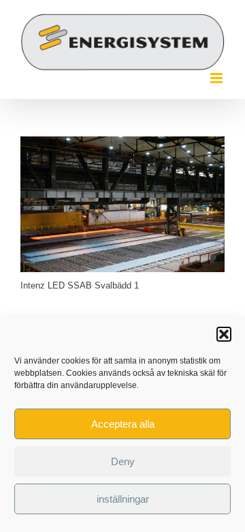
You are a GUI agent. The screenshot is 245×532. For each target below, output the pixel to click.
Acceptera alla (122, 424)
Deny (123, 461)
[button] (224, 334)
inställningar (123, 499)
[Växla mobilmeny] (217, 78)
